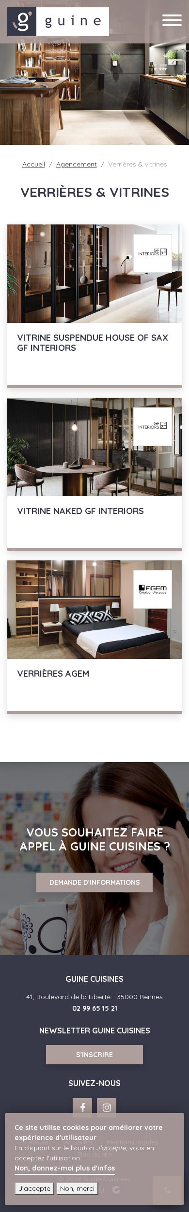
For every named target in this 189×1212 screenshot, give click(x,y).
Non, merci (77, 1188)
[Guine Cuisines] (58, 21)
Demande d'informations (94, 882)
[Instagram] (106, 1107)
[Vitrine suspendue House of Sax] (94, 306)
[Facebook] (82, 1107)
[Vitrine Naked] (94, 474)
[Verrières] (94, 637)
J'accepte (34, 1188)
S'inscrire (94, 1054)
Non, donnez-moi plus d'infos (65, 1168)
